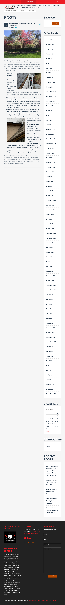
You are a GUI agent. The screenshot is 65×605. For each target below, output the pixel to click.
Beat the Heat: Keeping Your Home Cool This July (52, 510)
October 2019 (50, 243)
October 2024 (50, 49)
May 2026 (49, 40)
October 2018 (50, 295)
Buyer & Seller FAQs (53, 5)
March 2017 (49, 380)
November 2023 (51, 96)
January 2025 (50, 44)
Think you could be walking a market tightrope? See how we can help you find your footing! (52, 470)
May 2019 (49, 266)
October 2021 (50, 172)
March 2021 (49, 191)
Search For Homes (31, 5)
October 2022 (50, 148)
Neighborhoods (26, 7)
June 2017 (49, 365)
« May (47, 431)
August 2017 (50, 356)
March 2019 (49, 271)
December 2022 (51, 139)
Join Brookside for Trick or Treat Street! (51, 491)
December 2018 (51, 285)
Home (18, 5)
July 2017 (49, 361)
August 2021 (50, 181)
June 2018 (49, 309)
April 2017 (49, 375)
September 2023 (51, 101)
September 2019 (51, 247)
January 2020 (50, 229)
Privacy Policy (32, 600)
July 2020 (49, 219)
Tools (18, 7)
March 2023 (49, 125)
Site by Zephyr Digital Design (49, 600)
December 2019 (51, 233)
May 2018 (49, 313)
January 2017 (50, 389)
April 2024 (49, 73)
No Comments (40, 24)
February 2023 (50, 129)
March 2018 (49, 323)
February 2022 (50, 162)
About (23, 5)
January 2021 (50, 195)
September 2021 (51, 177)
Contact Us (35, 7)
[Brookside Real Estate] (10, 7)
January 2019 (50, 280)
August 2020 (50, 214)
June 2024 (49, 63)
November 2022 (51, 144)
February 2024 (50, 82)
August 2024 (50, 54)
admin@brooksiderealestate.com (32, 533)
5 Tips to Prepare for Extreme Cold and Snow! (51, 482)
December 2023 (51, 92)
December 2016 (51, 394)
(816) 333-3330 (36, 531)
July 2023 (49, 110)
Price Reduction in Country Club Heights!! (51, 501)
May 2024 (49, 68)
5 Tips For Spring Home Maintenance (22, 24)
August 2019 (50, 252)
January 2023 (50, 134)
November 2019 (51, 238)
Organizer (56, 2)
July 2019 (49, 257)
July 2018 (49, 304)
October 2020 (50, 205)
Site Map (39, 600)
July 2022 (49, 158)
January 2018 (50, 332)
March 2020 (49, 224)
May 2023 (49, 120)
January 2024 (50, 87)
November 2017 (51, 342)
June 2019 (49, 262)
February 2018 (50, 328)
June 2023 (49, 115)
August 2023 (50, 106)
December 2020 (51, 200)
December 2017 (51, 337)
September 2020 (51, 210)
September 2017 (51, 351)
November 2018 (51, 290)
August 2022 (50, 153)
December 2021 (51, 167)
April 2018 (49, 318)
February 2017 (50, 384)
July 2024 (49, 59)
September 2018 (51, 299)
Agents (40, 5)
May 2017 (49, 370)
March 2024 (49, 77)
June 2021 (49, 186)
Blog (44, 5)
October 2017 (50, 347)
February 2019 (50, 276)
